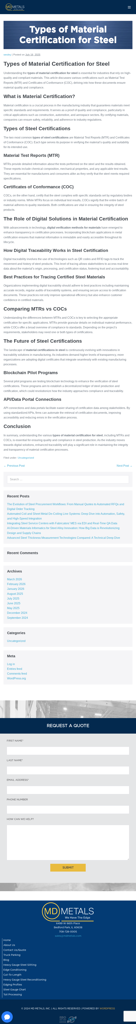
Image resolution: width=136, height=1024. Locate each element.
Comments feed (17, 673)
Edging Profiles (12, 985)
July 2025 (13, 598)
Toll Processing (12, 994)
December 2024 (17, 612)
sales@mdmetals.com (68, 936)
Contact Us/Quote (14, 950)
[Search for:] (68, 479)
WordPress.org (16, 678)
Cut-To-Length (12, 975)
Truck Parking (11, 955)
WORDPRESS (107, 1009)
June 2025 (13, 603)
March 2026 (14, 579)
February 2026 (16, 584)
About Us (9, 945)
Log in (11, 664)
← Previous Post (14, 465)
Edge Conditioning (14, 970)
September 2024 (17, 617)
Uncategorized (26, 457)
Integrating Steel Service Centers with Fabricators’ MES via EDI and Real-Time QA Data (62, 523)
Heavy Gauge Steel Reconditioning (24, 980)
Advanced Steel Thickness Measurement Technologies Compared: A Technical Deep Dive (63, 537)
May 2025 (13, 608)
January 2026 (15, 588)
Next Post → (124, 465)
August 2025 (15, 593)
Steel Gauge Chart (14, 989)
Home (7, 940)
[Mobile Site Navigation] (129, 7)
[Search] (124, 479)
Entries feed (14, 668)
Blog (6, 960)
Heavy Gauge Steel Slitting (19, 965)
